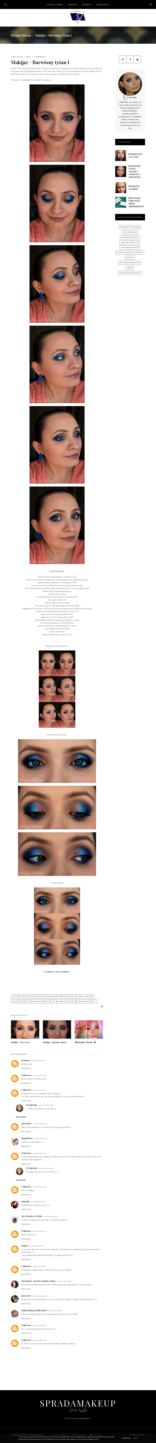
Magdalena (26, 1138)
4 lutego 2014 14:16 (38, 1061)
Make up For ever (85, 996)
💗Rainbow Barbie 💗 (85, 1042)
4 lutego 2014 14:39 (45, 1105)
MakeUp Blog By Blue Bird (34, 1310)
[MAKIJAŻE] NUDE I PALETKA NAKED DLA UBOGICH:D (134, 171)
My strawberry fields (31, 1216)
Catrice (23, 996)
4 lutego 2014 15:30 (39, 1153)
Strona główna (55, 4)
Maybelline (37, 1001)
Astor (28, 57)
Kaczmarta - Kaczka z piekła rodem (38, 1281)
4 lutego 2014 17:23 (39, 1231)
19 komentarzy (40, 57)
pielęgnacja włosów (130, 247)
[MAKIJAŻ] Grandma (134, 187)
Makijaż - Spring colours (55, 1042)
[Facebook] (130, 59)
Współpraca (103, 4)
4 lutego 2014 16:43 (50, 1216)
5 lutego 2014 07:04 (39, 1325)
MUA (47, 1001)
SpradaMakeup (78, 1403)
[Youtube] (137, 59)
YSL (94, 1001)
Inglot (65, 996)
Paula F (24, 1245)
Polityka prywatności (78, 1418)
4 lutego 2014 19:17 (39, 1266)
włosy (140, 252)
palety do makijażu (125, 252)
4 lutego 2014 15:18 (40, 1138)
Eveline (40, 996)
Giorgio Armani (53, 996)
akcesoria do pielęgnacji (130, 273)
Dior (32, 996)
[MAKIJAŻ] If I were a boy (135, 155)
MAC (73, 996)
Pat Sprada (31, 1105)
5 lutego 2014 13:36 (39, 1340)
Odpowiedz (26, 1068)
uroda (129, 268)
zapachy (129, 257)
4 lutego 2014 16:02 (45, 1168)
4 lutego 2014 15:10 (39, 1124)
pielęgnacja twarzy (129, 237)
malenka (25, 1201)
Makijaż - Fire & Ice (20, 1042)
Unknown (26, 1075)
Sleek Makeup (83, 1001)
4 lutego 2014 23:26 (54, 1311)
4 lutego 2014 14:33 (39, 1090)
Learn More (126, 1438)
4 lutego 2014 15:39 (39, 1187)
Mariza (26, 1001)
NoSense (25, 1060)
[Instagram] (123, 59)
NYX (53, 1001)
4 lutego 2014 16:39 (37, 1202)
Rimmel (61, 1001)
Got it (135, 1438)
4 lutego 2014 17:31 (36, 1246)
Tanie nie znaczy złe (130, 242)
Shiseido (70, 1001)
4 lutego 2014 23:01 (39, 1296)
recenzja (124, 227)
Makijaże (72, 4)
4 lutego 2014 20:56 (63, 1281)
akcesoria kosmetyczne (130, 262)
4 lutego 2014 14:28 (39, 1075)
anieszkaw (26, 1123)
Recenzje (87, 4)
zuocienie (26, 1295)
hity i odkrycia (129, 232)
